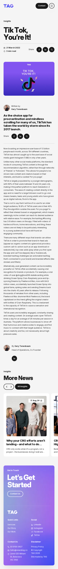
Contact (41, 6)
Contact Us (15, 494)
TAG (33, 553)
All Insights (22, 386)
